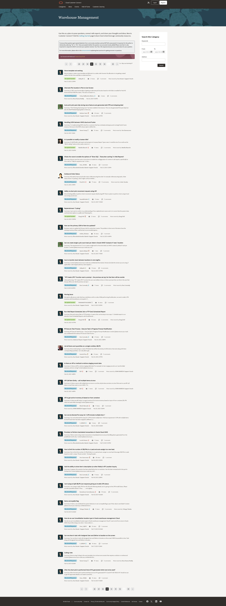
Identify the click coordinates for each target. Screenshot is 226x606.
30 (87, 64)
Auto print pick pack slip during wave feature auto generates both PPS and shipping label (93, 105)
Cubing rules (68, 553)
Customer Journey (98, 7)
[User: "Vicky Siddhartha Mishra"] (60, 89)
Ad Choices (134, 601)
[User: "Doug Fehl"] (60, 210)
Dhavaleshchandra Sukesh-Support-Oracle (85, 167)
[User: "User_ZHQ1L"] (60, 571)
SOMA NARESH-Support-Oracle (124, 371)
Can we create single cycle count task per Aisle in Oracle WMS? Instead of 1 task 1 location (93, 243)
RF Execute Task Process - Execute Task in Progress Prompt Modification (88, 329)
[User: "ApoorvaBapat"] (60, 244)
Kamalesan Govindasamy (87, 492)
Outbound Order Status (72, 174)
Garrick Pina (83, 354)
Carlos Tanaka (124, 182)
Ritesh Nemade (84, 406)
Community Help (78, 601)
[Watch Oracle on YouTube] (160, 601)
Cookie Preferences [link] (125, 601)
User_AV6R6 (83, 165)
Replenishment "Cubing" (72, 208)
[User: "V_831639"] (60, 416)
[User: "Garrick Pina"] (60, 347)
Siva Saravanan (84, 457)
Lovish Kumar (84, 440)
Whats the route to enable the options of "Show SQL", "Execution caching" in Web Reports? (94, 157)
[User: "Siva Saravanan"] (60, 451)
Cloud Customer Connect (73, 3)
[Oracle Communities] (148, 3)
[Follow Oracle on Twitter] (152, 601)
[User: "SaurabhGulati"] (60, 192)
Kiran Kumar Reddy (78, 98)
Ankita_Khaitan (84, 233)
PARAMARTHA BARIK (84, 302)
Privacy (92, 601)
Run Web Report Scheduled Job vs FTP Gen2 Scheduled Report (84, 312)
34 (104, 64)
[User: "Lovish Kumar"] (60, 433)
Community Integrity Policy (112, 601)
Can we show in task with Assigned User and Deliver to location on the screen (89, 535)
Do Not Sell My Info (100, 601)
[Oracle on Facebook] (147, 601)
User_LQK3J (83, 526)
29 (83, 64)
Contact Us (86, 601)
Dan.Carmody (84, 285)
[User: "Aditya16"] (60, 72)
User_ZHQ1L (83, 578)
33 (100, 64)
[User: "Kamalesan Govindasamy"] (60, 485)
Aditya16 (80, 79)
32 (96, 64)
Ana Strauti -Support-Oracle (125, 79)
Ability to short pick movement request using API (80, 191)
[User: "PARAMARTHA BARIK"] (60, 296)
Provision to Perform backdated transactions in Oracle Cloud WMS (86, 432)
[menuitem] (155, 3)
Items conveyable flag (71, 501)
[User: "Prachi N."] (60, 175)
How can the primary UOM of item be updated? (79, 225)
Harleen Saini (83, 113)
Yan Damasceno (126, 130)
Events (77, 7)
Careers (140, 601)
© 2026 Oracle (66, 601)
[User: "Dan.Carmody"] (60, 279)
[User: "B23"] (60, 365)
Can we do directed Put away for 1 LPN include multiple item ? (84, 415)
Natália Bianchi (82, 147)
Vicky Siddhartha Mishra (87, 96)
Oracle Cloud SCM (80, 56)
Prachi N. (82, 182)
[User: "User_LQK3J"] (60, 520)
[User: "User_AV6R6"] (60, 158)
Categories (62, 7)
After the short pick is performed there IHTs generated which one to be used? (89, 570)
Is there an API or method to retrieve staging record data (83, 363)
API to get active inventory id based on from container (82, 398)
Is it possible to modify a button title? (76, 139)
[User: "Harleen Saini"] (60, 106)
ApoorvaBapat (84, 251)
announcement (86, 50)
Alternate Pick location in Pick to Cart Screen (78, 88)
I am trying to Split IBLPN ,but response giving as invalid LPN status (86, 484)
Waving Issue (68, 294)
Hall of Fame (86, 7)
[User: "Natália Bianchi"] (60, 141)
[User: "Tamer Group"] (60, 124)
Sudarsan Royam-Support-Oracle (82, 340)
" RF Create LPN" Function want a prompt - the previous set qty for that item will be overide (94, 277)
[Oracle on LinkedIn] (156, 601)
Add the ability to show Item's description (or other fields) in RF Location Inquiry (90, 466)
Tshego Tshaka (84, 509)
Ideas (70, 7)
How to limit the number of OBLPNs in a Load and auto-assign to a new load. (89, 449)
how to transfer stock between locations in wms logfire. (82, 260)
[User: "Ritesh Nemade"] (60, 399)
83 (113, 64)
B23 (81, 371)
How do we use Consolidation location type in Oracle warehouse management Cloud (92, 518)
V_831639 (82, 423)
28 (79, 64)
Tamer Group (83, 130)
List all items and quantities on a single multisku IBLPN (82, 346)
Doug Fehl (81, 216)
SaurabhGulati (84, 199)
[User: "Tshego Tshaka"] (60, 502)
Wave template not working (73, 71)
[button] (127, 63)
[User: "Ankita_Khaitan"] (60, 227)
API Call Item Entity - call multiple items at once (79, 380)
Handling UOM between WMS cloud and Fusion (80, 122)
